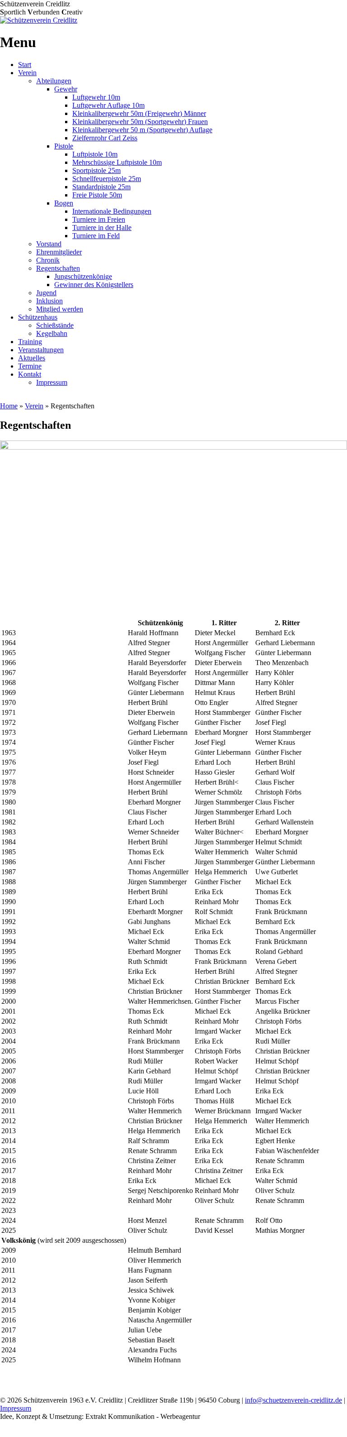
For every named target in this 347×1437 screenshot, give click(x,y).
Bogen (63, 203)
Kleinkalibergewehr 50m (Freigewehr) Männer (139, 113)
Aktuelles (31, 358)
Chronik (48, 260)
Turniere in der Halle (101, 227)
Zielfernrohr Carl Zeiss (104, 138)
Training (30, 341)
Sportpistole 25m (96, 170)
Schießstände (55, 325)
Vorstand (48, 244)
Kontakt (29, 374)
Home (9, 406)
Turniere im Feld (96, 236)
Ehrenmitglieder (59, 252)
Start (24, 64)
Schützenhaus (37, 317)
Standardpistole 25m (101, 187)
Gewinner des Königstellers (93, 284)
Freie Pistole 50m (97, 195)
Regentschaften (58, 268)
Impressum (51, 382)
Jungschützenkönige (83, 276)
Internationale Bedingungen (111, 211)
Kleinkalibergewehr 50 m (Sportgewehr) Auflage (142, 130)
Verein (27, 73)
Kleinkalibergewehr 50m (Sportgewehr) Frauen (140, 121)
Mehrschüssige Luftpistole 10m (117, 162)
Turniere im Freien (98, 219)
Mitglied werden (59, 309)
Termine (30, 366)
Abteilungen (53, 81)
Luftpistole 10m (94, 154)
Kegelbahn (51, 333)
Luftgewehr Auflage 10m (108, 105)
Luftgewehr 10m (96, 97)
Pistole (63, 146)
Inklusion (49, 301)
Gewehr (65, 89)
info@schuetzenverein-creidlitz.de (293, 1400)
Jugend (46, 293)
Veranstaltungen (41, 350)
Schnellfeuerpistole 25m (106, 178)
